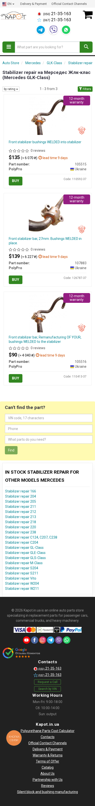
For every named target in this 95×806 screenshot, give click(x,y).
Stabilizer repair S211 (21, 573)
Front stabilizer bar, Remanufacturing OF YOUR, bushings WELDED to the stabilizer (45, 339)
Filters (86, 89)
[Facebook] (34, 640)
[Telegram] (41, 30)
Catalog (48, 767)
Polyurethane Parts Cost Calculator (48, 731)
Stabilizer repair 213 (20, 517)
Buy (15, 181)
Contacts (48, 737)
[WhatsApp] (66, 30)
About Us (47, 773)
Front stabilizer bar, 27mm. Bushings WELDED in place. (45, 241)
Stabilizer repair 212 (20, 512)
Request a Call (47, 682)
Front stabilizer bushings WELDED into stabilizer (45, 142)
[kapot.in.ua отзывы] (21, 653)
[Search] (86, 47)
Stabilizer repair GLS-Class (25, 558)
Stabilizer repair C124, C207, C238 (31, 537)
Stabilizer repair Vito (20, 578)
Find (11, 450)
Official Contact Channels (69, 4)
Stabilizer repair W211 (22, 589)
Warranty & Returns (48, 755)
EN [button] (9, 4)
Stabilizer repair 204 (20, 496)
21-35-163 (57, 13)
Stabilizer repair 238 (20, 532)
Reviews (47, 786)
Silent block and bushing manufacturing (47, 792)
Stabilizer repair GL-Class (24, 548)
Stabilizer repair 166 (20, 491)
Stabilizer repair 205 (20, 501)
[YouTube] (26, 640)
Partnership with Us (48, 780)
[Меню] (8, 47)
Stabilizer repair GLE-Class (25, 553)
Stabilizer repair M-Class (24, 563)
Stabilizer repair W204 (22, 583)
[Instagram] (42, 640)
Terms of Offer (47, 761)
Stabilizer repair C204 (21, 542)
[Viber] (53, 30)
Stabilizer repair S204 (21, 568)
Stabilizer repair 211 (20, 507)
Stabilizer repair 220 (20, 527)
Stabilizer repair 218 (20, 522)
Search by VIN (47, 689)
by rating (10, 89)
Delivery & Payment (33, 4)
